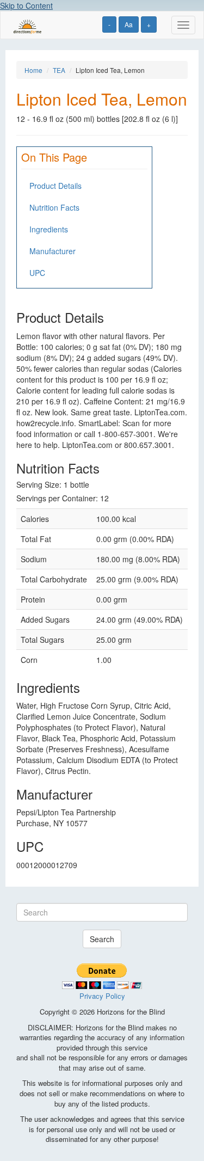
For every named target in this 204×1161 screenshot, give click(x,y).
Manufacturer (52, 250)
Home (33, 70)
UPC (37, 272)
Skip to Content (26, 5)
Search (102, 938)
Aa (129, 24)
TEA (59, 70)
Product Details (55, 185)
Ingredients (48, 229)
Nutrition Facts (54, 207)
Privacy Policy (102, 996)
